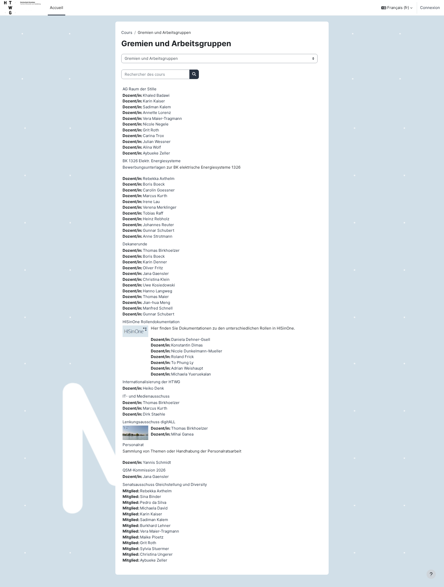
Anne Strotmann (157, 236)
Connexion (430, 7)
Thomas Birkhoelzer (161, 250)
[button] (397, 7)
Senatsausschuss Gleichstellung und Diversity (165, 484)
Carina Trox (153, 135)
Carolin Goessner (159, 190)
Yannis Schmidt (157, 462)
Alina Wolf (152, 147)
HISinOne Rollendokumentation (151, 321)
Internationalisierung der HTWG (151, 381)
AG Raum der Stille (139, 88)
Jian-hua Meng (156, 302)
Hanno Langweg (157, 290)
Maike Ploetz (151, 537)
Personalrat (133, 444)
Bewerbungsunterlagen (144, 167)
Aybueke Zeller (156, 153)
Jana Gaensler (156, 273)
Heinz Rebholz (156, 218)
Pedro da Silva (153, 502)
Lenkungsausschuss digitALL (149, 421)
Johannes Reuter (158, 224)
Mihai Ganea (182, 434)
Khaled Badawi (156, 95)
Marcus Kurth (155, 195)
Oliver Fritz (153, 267)
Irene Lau (151, 201)
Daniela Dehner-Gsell (190, 339)
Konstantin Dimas (187, 345)
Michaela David (154, 508)
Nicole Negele (156, 124)
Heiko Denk (153, 388)
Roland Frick (182, 356)
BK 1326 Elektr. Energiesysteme (152, 160)
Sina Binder (150, 496)
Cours (126, 32)
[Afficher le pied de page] (431, 574)
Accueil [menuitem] (56, 7)
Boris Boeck (154, 184)
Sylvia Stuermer (154, 548)
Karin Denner (155, 261)
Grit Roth (151, 130)
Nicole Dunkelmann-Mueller (196, 351)
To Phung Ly (182, 362)
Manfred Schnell (158, 308)
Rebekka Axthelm (158, 178)
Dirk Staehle (154, 414)
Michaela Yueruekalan (191, 374)
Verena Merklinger (160, 207)
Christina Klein (156, 279)
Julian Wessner (157, 141)
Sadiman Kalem (157, 106)
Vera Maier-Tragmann (162, 118)
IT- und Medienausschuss (146, 396)
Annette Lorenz (157, 112)
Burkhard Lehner (155, 525)
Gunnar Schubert (158, 230)
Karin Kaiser (154, 101)
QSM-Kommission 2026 (144, 470)
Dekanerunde (135, 244)
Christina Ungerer (156, 554)
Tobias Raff (153, 213)
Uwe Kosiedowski (159, 285)
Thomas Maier (156, 296)
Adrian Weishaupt (187, 368)
